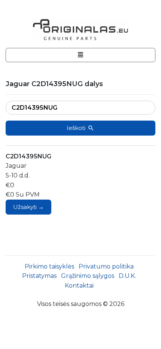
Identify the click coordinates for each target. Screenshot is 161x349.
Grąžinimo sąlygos (87, 275)
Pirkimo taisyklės (49, 266)
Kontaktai (79, 285)
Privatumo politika (106, 266)
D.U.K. (127, 275)
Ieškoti (76, 127)
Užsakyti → (28, 206)
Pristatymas (39, 275)
